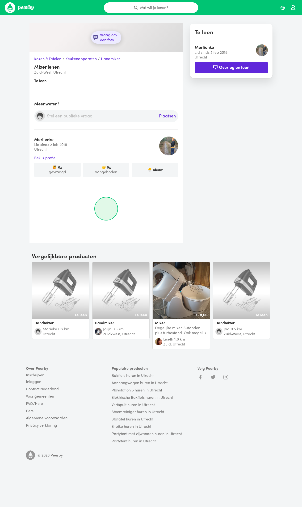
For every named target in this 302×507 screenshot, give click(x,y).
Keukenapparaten (81, 58)
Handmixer (110, 58)
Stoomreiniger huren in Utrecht (138, 411)
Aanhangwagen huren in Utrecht (140, 382)
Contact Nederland (42, 388)
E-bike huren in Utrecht (131, 426)
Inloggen (33, 381)
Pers (30, 410)
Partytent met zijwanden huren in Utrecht (147, 433)
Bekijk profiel (45, 157)
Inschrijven (35, 375)
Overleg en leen (234, 67)
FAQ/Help (34, 403)
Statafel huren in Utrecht (132, 419)
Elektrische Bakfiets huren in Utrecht (142, 397)
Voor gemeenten (40, 396)
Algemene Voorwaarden (46, 418)
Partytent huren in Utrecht (134, 441)
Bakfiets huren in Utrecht (133, 375)
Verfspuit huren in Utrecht (133, 404)
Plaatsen (167, 116)
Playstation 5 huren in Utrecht (137, 390)
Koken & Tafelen (47, 58)
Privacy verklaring (41, 425)
